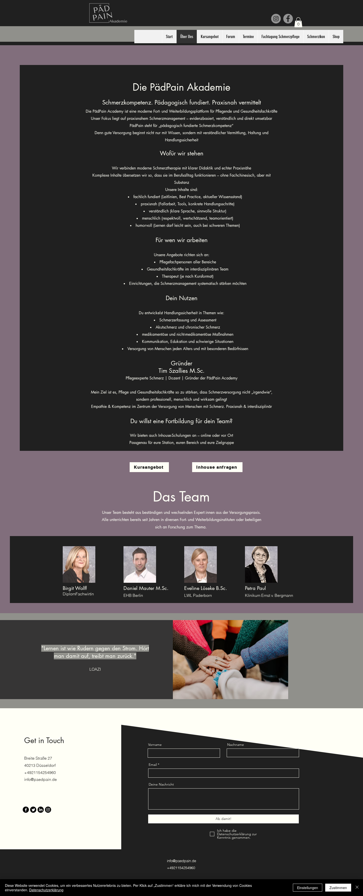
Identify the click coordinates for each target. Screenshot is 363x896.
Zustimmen (338, 887)
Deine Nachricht (161, 784)
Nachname (235, 744)
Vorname (155, 744)
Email (153, 764)
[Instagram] (276, 18)
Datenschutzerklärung (46, 889)
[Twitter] (33, 810)
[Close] (357, 887)
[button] (298, 22)
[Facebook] (288, 18)
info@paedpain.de (40, 779)
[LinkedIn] (41, 810)
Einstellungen (307, 887)
